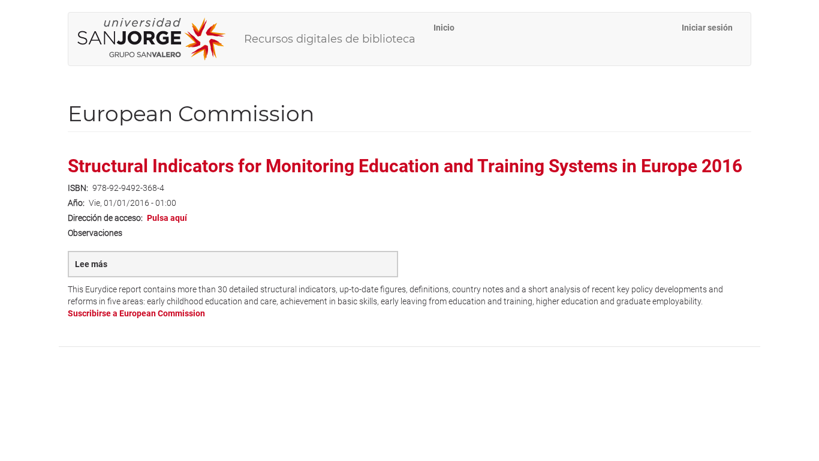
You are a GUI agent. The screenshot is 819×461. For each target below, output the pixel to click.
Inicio (443, 27)
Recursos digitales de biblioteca (329, 39)
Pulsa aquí (167, 218)
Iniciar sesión (707, 27)
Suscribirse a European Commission (136, 313)
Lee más (112, 268)
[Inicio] (156, 39)
